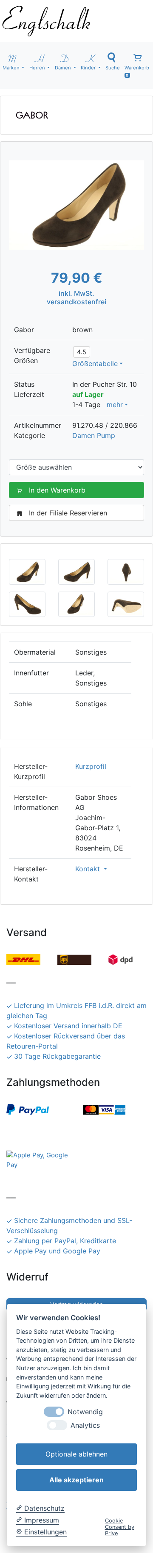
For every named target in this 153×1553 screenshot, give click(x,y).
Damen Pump (93, 435)
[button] (27, 571)
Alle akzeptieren (76, 1480)
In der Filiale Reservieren (68, 513)
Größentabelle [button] (95, 363)
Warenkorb (137, 71)
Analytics (85, 1425)
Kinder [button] (89, 68)
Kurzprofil (90, 766)
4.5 (81, 351)
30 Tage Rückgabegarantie (57, 1056)
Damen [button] (63, 68)
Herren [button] (37, 68)
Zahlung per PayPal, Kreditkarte (65, 1240)
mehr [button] (115, 404)
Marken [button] (12, 68)
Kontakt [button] (88, 869)
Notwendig (85, 1412)
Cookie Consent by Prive (119, 1527)
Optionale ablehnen (76, 1454)
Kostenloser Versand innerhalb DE (68, 1026)
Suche (112, 68)
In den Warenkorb (57, 490)
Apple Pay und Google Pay (57, 1251)
